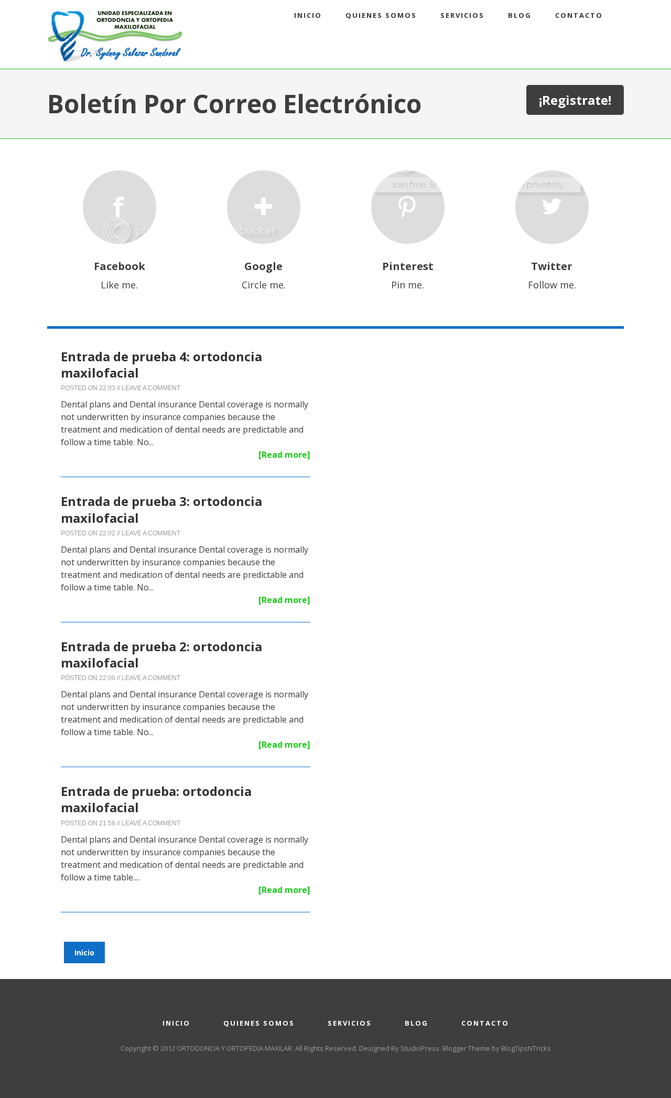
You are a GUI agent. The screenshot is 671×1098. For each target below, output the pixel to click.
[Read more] (284, 454)
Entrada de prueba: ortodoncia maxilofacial (156, 799)
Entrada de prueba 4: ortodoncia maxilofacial (161, 364)
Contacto (579, 15)
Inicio (308, 15)
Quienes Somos (381, 15)
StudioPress (420, 1048)
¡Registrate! (575, 100)
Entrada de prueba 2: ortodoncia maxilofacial (161, 654)
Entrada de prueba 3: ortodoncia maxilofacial (161, 509)
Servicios (462, 15)
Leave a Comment (151, 388)
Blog (520, 15)
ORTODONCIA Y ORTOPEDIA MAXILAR (234, 1048)
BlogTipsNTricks (526, 1048)
